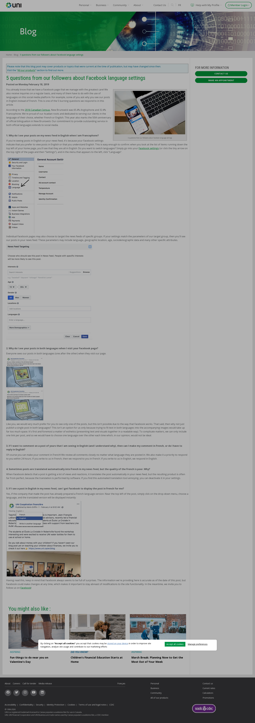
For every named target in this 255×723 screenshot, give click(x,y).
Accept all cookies (175, 644)
